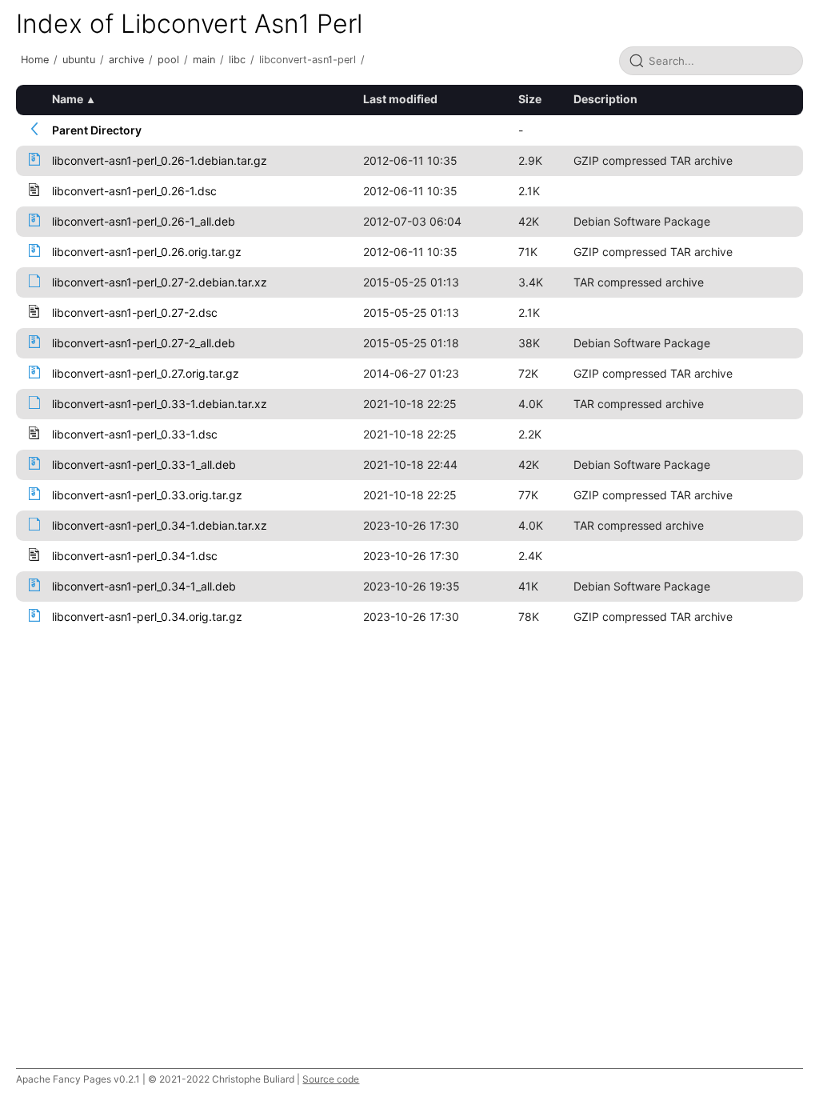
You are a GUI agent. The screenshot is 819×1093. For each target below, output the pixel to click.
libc (237, 60)
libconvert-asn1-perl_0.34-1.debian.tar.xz (159, 525)
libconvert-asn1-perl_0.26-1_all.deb (143, 221)
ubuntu (78, 60)
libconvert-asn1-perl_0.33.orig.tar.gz (147, 495)
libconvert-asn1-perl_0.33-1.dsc (135, 434)
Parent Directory (97, 130)
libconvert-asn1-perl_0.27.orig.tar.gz (145, 373)
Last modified (400, 99)
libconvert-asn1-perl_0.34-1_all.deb (144, 586)
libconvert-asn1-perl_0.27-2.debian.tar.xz (159, 282)
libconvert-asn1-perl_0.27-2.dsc (135, 312)
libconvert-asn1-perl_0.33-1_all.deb (144, 464)
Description (605, 99)
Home (35, 60)
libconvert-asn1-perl (307, 60)
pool (168, 60)
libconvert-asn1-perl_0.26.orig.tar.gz (147, 251)
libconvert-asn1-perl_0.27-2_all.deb (143, 343)
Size (529, 99)
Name (67, 99)
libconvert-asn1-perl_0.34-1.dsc (135, 556)
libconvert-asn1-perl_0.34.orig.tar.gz (147, 616)
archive (126, 60)
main (204, 60)
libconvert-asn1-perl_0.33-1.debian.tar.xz (159, 403)
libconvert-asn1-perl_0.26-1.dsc (134, 191)
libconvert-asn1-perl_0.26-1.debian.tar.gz (159, 160)
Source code (330, 1079)
